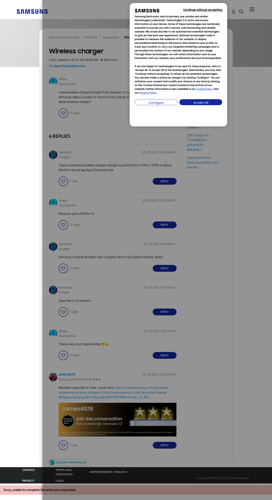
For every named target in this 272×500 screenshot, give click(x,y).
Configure (156, 103)
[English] (32, 11)
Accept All (201, 102)
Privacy (28, 480)
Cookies (29, 470)
